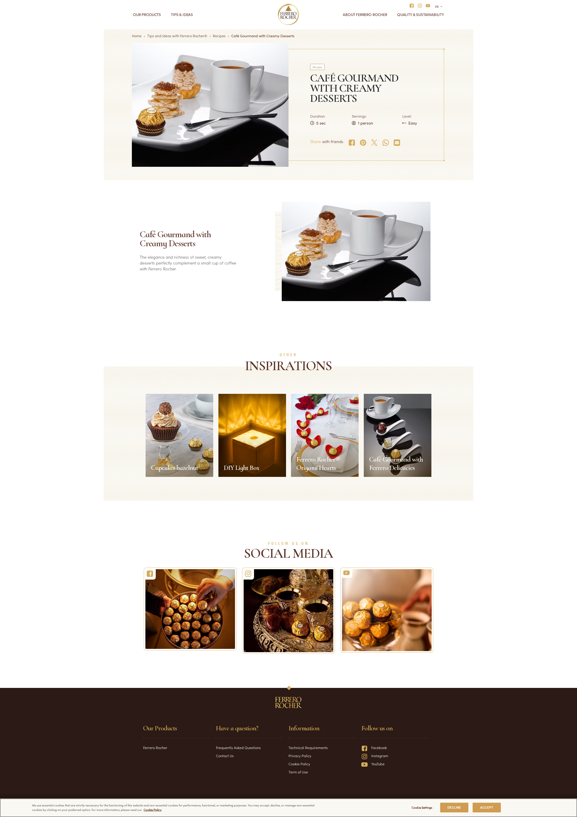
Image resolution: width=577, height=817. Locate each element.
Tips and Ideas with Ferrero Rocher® (177, 35)
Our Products (147, 14)
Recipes (219, 35)
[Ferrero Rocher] (190, 609)
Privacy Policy (299, 755)
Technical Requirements (308, 747)
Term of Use (298, 771)
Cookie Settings (422, 807)
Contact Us (225, 755)
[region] (288, 807)
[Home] (289, 14)
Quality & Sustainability (420, 14)
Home (137, 35)
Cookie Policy (299, 763)
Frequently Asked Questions (238, 747)
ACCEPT (486, 807)
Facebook (379, 747)
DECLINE (454, 807)
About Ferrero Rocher (365, 14)
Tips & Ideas (182, 14)
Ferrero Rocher (155, 747)
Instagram (379, 755)
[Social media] (413, 5)
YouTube (378, 763)
